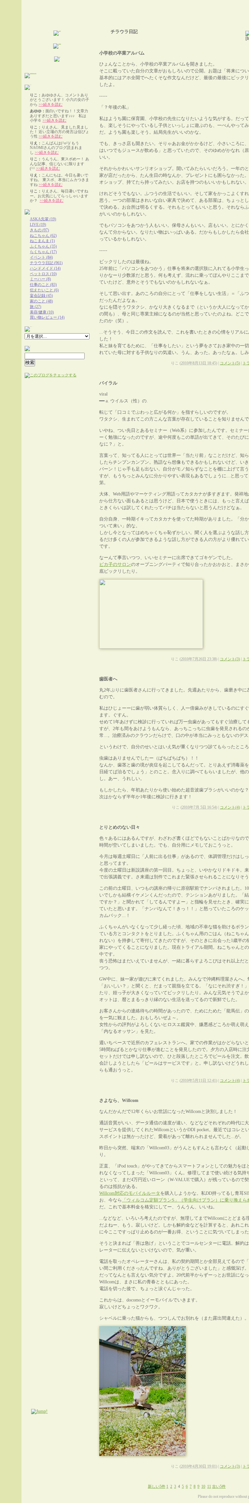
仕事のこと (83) (43, 284)
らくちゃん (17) (43, 252)
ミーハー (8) (40, 279)
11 (209, 1486)
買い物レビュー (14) (47, 317)
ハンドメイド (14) (45, 268)
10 (203, 1486)
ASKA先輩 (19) (43, 219)
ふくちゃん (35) (43, 246)
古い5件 (219, 1486)
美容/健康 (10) (42, 312)
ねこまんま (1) (42, 240)
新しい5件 (156, 1486)
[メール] (57, 60)
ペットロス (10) (43, 274)
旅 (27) (35, 306)
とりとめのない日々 (119, 827)
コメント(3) (230, 659)
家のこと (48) (41, 301)
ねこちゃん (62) (43, 235)
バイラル (108, 383)
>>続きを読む (51, 104)
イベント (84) (41, 257)
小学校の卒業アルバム (122, 53)
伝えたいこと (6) (44, 290)
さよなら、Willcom (118, 1100)
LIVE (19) (38, 224)
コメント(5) (230, 363)
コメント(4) (230, 807)
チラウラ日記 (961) (46, 263)
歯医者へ (108, 679)
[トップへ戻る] (57, 34)
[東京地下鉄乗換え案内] (57, 47)
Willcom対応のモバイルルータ (129, 1193)
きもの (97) (39, 230)
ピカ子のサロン (115, 564)
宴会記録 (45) (41, 295)
